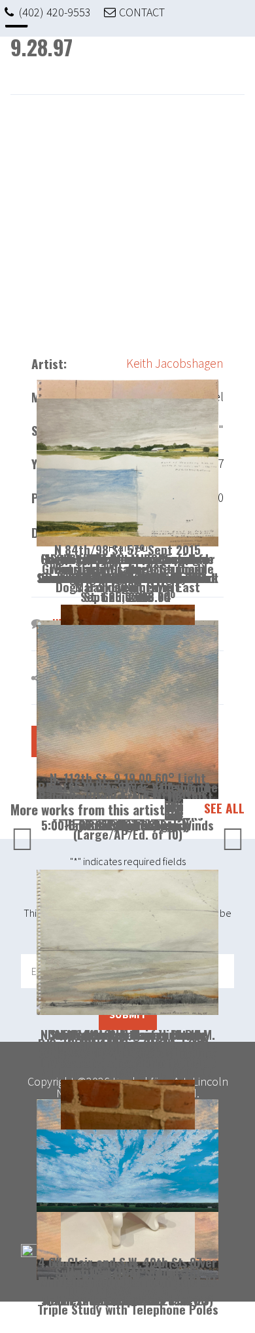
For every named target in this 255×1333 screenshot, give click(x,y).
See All (224, 808)
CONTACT (142, 12)
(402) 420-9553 (55, 12)
